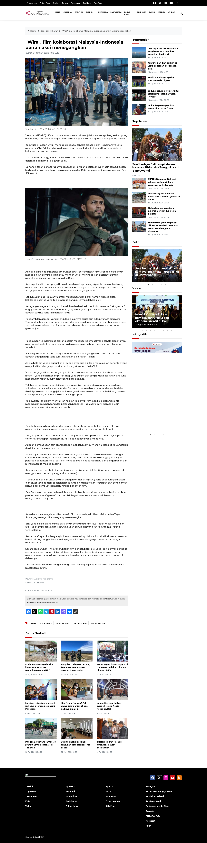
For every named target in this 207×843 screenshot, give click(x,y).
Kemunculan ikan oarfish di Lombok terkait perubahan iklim (162, 66)
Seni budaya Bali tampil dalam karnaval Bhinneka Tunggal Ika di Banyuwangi (155, 167)
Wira (33, 623)
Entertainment (114, 801)
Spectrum (111, 796)
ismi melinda (80, 623)
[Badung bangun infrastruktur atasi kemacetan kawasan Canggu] (139, 95)
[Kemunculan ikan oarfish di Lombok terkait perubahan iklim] (139, 67)
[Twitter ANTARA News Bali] (160, 3)
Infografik (139, 334)
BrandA (150, 811)
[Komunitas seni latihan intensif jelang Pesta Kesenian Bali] (112, 689)
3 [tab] (157, 284)
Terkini (65, 3)
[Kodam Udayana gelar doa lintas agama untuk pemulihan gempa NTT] (41, 651)
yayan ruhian (62, 623)
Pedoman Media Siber (157, 806)
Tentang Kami (153, 801)
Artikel (161, 12)
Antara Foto (45, 3)
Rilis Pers (98, 3)
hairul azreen (98, 623)
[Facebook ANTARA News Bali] (154, 3)
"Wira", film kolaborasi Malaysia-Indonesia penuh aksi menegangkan (96, 31)
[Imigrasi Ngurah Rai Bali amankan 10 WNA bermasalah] (112, 728)
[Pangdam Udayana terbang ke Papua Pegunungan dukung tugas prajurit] (76, 651)
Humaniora (102, 12)
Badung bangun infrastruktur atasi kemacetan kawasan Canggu (163, 94)
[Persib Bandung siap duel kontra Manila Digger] (139, 81)
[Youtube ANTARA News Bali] (171, 3)
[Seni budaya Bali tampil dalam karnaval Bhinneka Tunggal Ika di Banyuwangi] (157, 144)
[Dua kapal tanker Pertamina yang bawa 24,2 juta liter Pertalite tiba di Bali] (139, 52)
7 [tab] (163, 330)
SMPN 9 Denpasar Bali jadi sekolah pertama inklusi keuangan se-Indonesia (162, 182)
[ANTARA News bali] (39, 13)
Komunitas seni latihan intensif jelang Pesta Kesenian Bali (109, 706)
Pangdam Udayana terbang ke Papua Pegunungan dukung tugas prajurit (75, 667)
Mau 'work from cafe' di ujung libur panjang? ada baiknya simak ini (74, 706)
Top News (87, 3)
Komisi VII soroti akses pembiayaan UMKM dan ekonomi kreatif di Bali (152, 318)
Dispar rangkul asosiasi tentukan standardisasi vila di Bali (75, 745)
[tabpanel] (157, 265)
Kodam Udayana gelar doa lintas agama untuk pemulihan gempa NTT (39, 667)
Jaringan (150, 786)
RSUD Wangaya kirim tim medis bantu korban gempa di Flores (164, 196)
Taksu (152, 12)
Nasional (67, 12)
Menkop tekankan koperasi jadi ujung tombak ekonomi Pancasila (40, 706)
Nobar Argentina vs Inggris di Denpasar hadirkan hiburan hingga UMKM (112, 667)
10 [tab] (176, 330)
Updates (78, 12)
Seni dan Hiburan (49, 31)
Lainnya (172, 12)
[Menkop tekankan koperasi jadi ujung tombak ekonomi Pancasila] (41, 689)
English (56, 3)
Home (57, 12)
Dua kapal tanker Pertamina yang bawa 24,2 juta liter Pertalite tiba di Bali (163, 51)
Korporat (150, 821)
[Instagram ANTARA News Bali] (165, 3)
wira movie (46, 623)
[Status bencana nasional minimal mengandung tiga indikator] (139, 212)
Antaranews (32, 3)
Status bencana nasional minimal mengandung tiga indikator (162, 211)
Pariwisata (115, 12)
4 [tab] (161, 284)
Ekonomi (90, 12)
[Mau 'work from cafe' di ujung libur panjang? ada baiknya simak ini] (76, 689)
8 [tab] (167, 330)
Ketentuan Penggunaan (159, 791)
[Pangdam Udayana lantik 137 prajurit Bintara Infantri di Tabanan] (41, 728)
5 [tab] (165, 284)
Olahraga (141, 12)
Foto (135, 242)
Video (136, 288)
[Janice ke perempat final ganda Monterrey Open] (139, 109)
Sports (109, 786)
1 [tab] (148, 284)
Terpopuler (75, 3)
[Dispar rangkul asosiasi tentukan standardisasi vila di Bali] (76, 728)
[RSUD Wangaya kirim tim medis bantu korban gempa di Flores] (139, 197)
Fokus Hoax (127, 13)
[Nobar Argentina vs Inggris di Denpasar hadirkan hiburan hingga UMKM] (112, 651)
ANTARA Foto (153, 816)
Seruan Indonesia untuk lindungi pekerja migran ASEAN (152, 421)
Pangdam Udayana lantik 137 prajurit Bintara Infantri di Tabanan (40, 745)
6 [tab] (159, 330)
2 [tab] (152, 284)
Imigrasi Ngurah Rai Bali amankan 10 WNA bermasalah (109, 745)
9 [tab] (171, 330)
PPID (148, 826)
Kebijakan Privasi (155, 796)
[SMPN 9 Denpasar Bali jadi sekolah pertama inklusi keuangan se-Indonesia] (139, 183)
